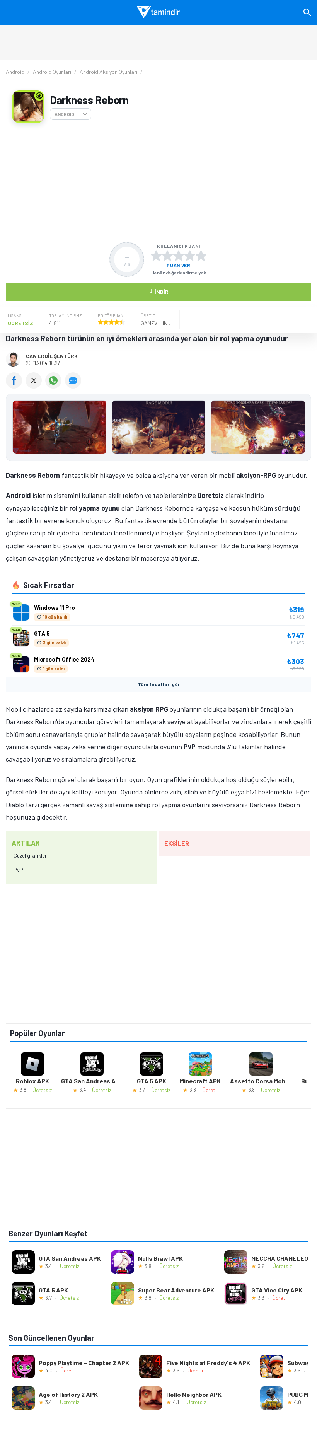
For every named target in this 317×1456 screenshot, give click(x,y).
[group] (158, 429)
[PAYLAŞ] (16, 386)
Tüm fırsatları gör (159, 684)
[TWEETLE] (35, 386)
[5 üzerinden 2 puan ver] (167, 255)
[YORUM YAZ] (74, 386)
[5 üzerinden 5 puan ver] (201, 255)
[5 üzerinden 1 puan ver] (156, 255)
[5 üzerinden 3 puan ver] (178, 255)
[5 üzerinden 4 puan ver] (189, 255)
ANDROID (64, 114)
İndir (159, 291)
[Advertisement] (158, 182)
